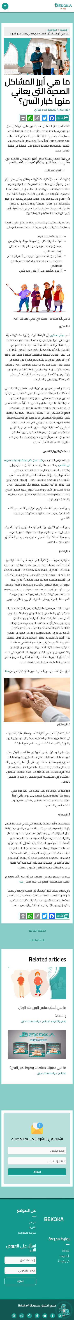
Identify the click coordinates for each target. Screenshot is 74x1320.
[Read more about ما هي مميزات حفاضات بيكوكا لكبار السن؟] (37, 1044)
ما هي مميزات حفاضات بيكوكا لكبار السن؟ (38, 1067)
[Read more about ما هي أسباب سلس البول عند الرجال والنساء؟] (37, 982)
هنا (7, 671)
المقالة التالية (37, 940)
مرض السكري (57, 335)
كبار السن (63, 109)
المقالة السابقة (37, 930)
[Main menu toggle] (5, 6)
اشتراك (37, 1171)
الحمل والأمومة (58, 1021)
